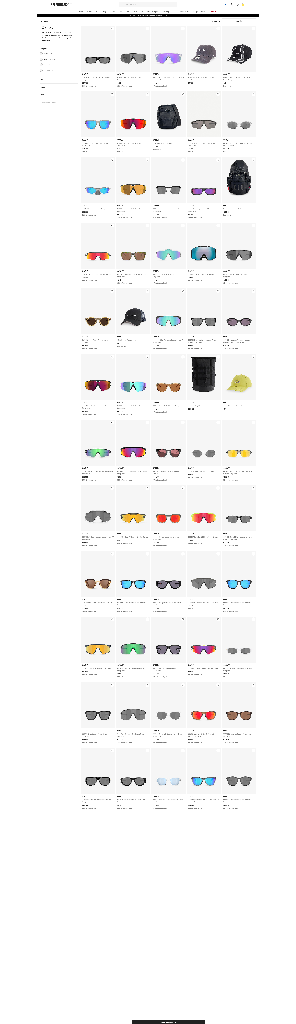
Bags (47, 65)
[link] (98, 78)
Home (45, 21)
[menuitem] (81, 11)
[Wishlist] (237, 4)
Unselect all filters (49, 103)
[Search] (122, 4)
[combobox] (150, 4)
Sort (237, 21)
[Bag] (242, 4)
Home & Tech (50, 70)
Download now (161, 15)
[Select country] (226, 4)
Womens (49, 59)
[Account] (231, 4)
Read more (46, 40)
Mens (48, 54)
